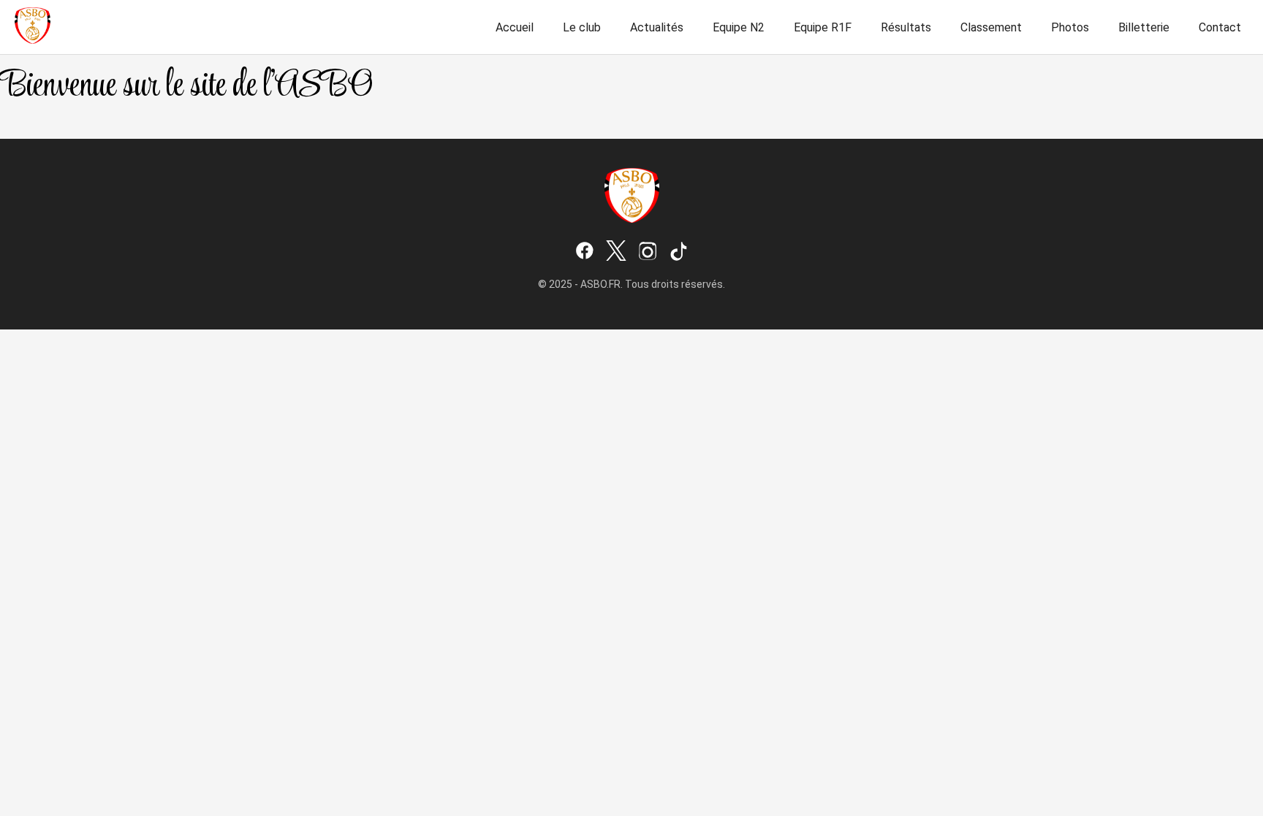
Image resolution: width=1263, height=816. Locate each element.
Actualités (656, 27)
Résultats (906, 27)
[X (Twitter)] (616, 252)
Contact (1220, 27)
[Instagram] (647, 252)
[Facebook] (584, 252)
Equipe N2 (739, 27)
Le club (582, 27)
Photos (1070, 27)
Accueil (515, 27)
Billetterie (1143, 27)
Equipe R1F (823, 27)
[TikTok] (679, 252)
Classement (991, 27)
